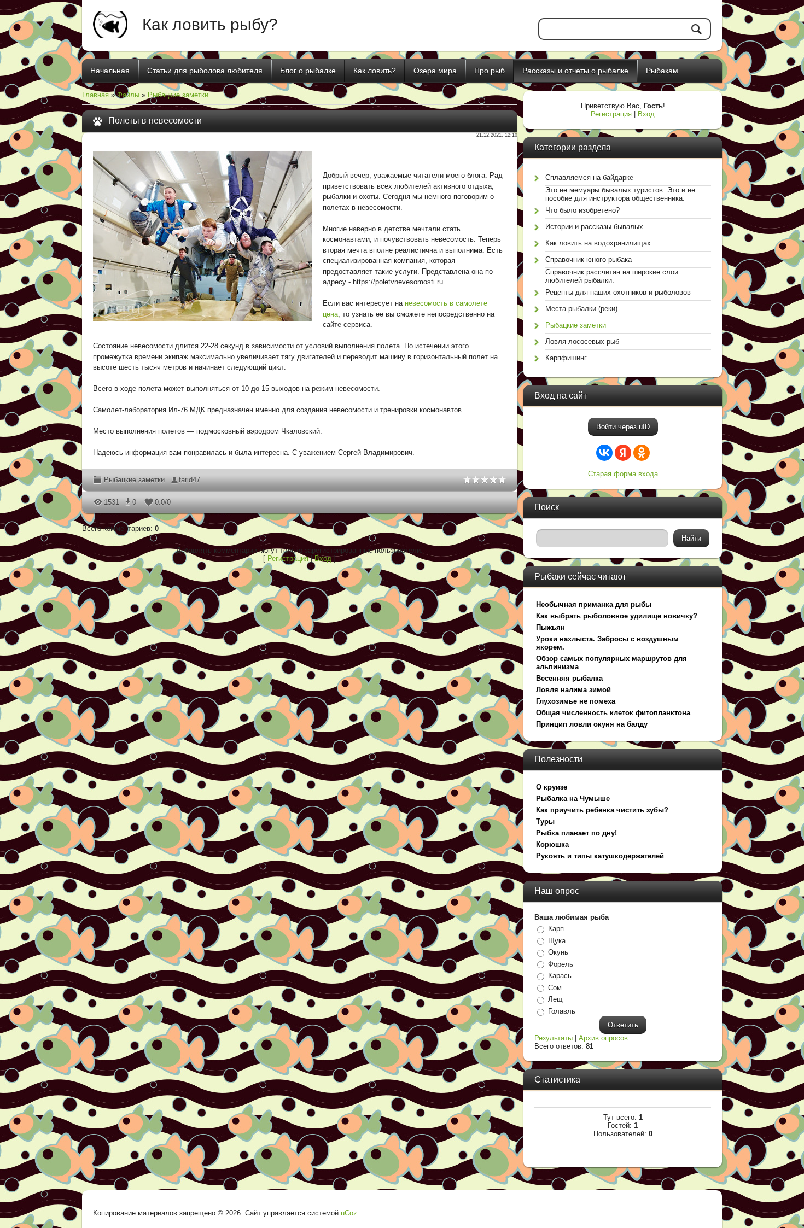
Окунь (558, 952)
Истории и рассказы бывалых (594, 227)
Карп (556, 929)
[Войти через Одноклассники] (641, 453)
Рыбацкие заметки (178, 95)
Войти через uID (623, 427)
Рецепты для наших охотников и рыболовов (618, 292)
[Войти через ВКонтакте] (604, 453)
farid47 (189, 480)
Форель (560, 964)
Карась (560, 976)
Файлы (128, 95)
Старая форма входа (623, 474)
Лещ (555, 999)
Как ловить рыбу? (210, 24)
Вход (322, 558)
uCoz (349, 1213)
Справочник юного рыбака (588, 259)
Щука (557, 941)
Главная (95, 95)
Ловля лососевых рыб (582, 341)
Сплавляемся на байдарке (589, 177)
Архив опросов (603, 1038)
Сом (555, 988)
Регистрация (287, 558)
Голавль (561, 1011)
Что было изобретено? (582, 210)
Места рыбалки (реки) (581, 309)
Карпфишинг (566, 358)
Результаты (553, 1038)
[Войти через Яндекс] (623, 453)
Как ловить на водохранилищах (598, 243)
